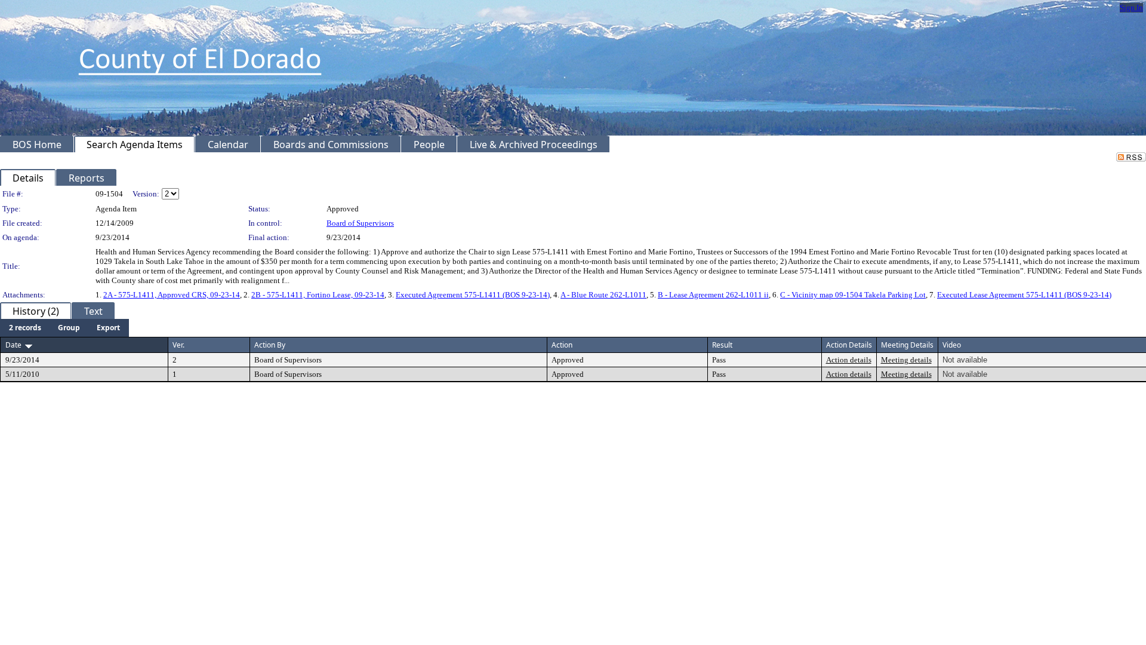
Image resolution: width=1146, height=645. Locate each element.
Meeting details (906, 359)
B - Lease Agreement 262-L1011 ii (713, 294)
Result (722, 345)
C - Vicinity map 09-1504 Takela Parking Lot (853, 294)
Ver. (178, 345)
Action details (848, 359)
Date (13, 345)
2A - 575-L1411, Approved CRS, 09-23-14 (171, 294)
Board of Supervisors (360, 223)
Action (562, 345)
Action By (269, 345)
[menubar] (64, 328)
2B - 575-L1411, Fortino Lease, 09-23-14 (317, 294)
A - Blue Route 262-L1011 (603, 294)
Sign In (1131, 7)
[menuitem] (25, 328)
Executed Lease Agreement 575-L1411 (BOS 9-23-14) (1024, 294)
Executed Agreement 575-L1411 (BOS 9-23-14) (473, 294)
